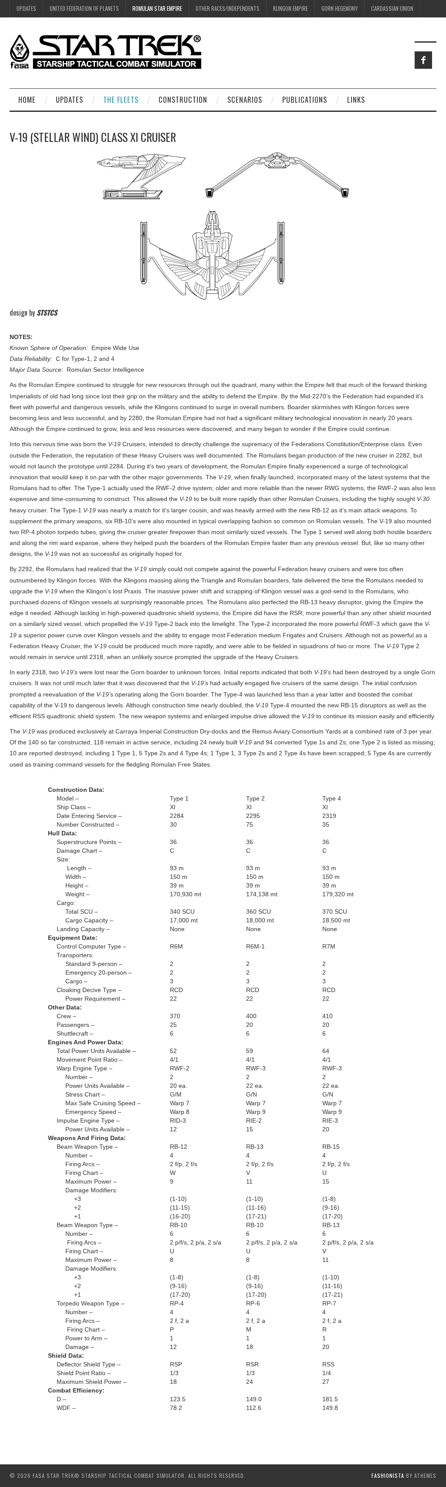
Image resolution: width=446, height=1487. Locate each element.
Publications (304, 99)
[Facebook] (423, 60)
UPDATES (26, 8)
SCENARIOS (244, 99)
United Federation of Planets (84, 8)
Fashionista (388, 1475)
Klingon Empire (290, 8)
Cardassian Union (392, 8)
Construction (183, 99)
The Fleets (121, 99)
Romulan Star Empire (157, 8)
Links (356, 99)
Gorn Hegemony (339, 8)
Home (27, 99)
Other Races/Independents (228, 8)
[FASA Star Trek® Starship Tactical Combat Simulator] (105, 51)
